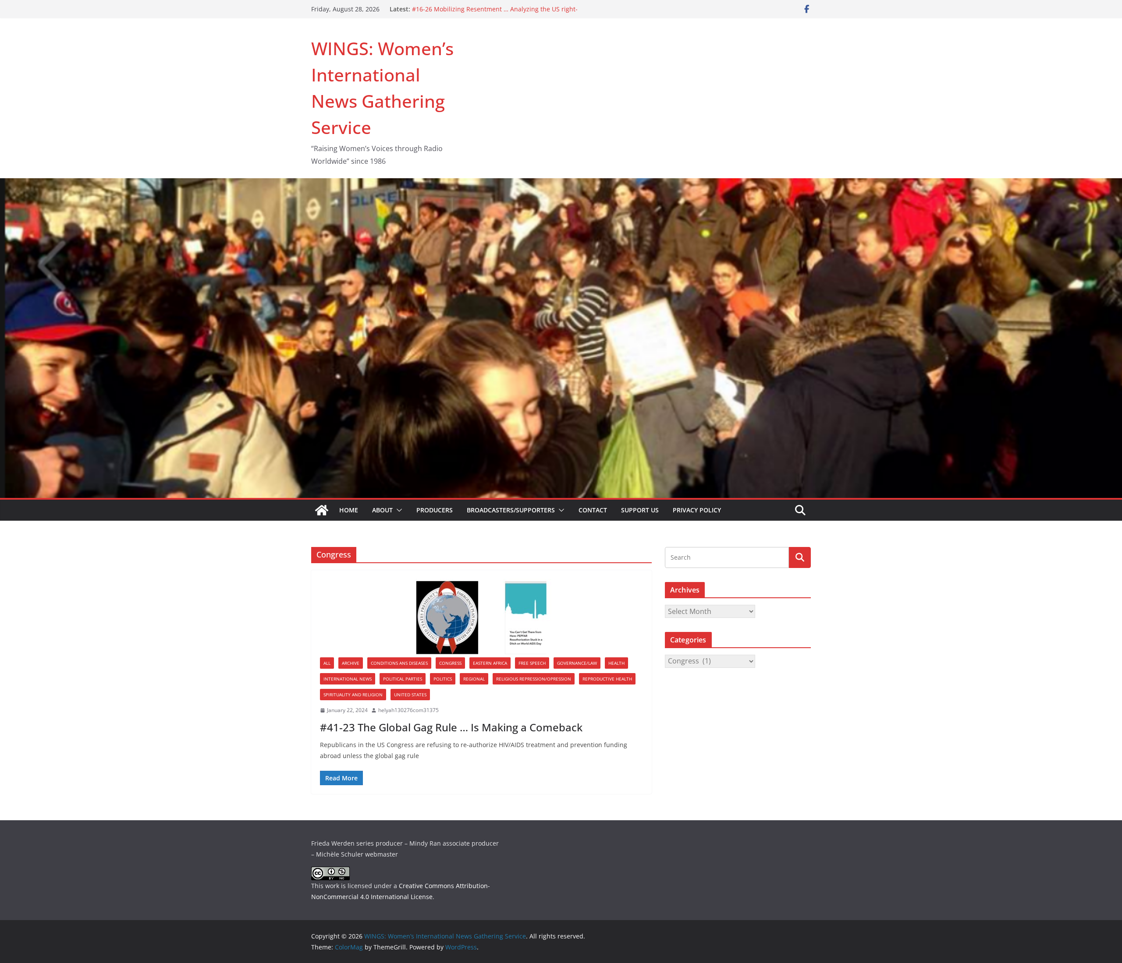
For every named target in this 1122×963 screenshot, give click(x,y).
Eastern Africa (490, 663)
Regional (474, 679)
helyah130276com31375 (408, 710)
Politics (442, 679)
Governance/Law (577, 663)
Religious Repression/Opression (533, 679)
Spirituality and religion (353, 694)
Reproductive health (607, 679)
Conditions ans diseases (399, 663)
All (326, 663)
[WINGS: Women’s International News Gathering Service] (321, 510)
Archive (350, 663)
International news (347, 679)
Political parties (402, 679)
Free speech (532, 663)
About (382, 510)
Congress (450, 663)
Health (616, 663)
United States (410, 694)
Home (348, 510)
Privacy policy (697, 510)
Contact (593, 510)
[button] (397, 510)
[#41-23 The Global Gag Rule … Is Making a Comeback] (481, 618)
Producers (434, 510)
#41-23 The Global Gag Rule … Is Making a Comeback (451, 727)
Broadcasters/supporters (511, 510)
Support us (640, 510)
